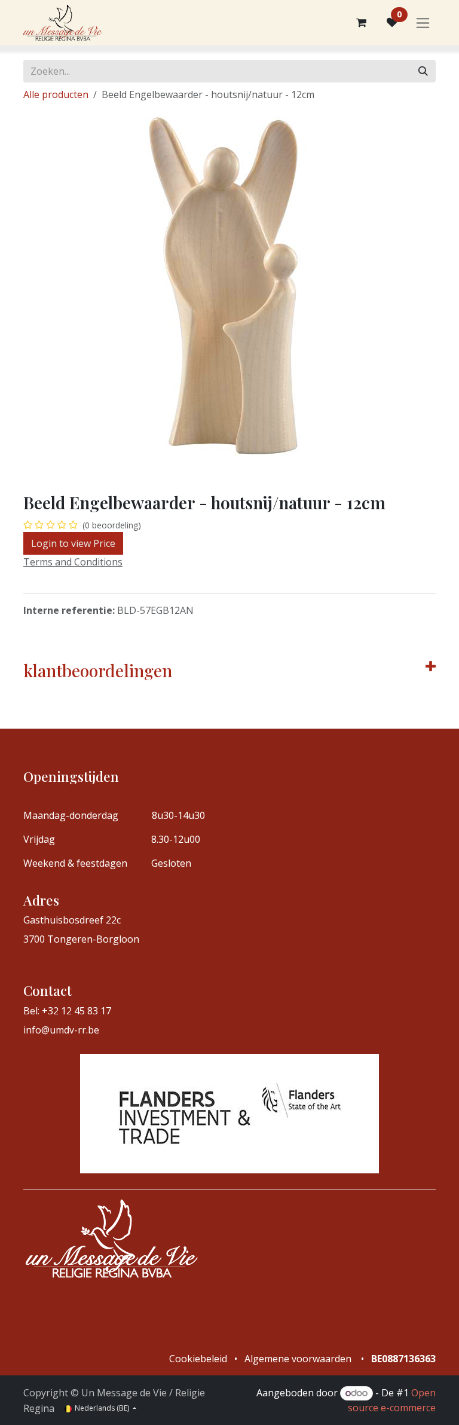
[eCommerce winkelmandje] (361, 23)
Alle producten (55, 94)
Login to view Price (73, 543)
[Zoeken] (423, 71)
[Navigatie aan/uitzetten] (423, 23)
